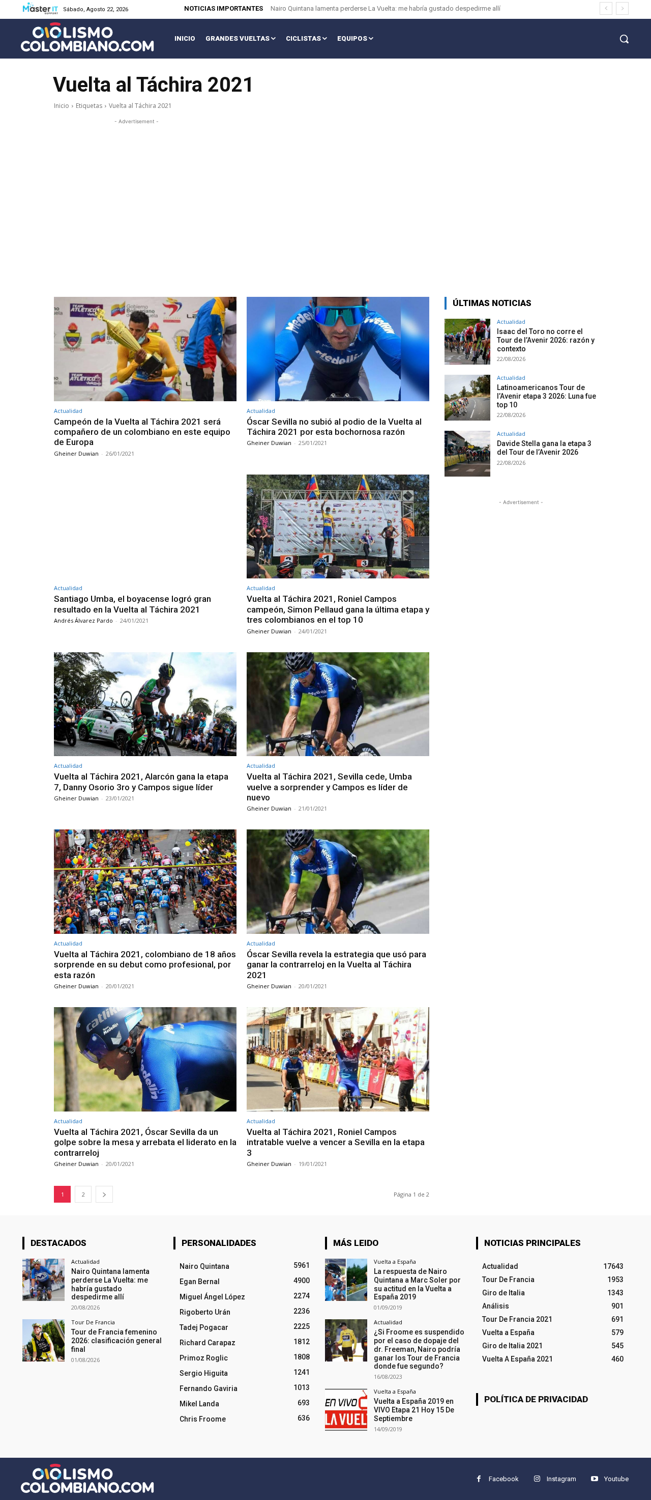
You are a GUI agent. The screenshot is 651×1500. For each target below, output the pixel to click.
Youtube (616, 1479)
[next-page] (104, 1194)
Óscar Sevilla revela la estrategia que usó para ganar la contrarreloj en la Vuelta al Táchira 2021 (336, 964)
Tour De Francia (93, 1322)
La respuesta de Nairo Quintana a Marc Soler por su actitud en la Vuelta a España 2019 (417, 1284)
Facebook (504, 1479)
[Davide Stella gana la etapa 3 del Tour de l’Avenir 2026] (467, 454)
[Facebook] (479, 1479)
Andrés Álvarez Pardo (83, 620)
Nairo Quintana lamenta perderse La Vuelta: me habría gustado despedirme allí (385, 8)
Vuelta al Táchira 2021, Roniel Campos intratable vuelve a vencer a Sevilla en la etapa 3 (336, 1142)
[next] (622, 8)
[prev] (606, 8)
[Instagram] (537, 1479)
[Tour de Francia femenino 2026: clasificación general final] (43, 1340)
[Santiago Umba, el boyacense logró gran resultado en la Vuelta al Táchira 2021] (145, 527)
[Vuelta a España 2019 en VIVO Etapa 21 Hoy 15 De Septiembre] (346, 1409)
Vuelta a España (395, 1261)
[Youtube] (594, 1479)
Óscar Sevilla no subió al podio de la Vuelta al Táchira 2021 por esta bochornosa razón (334, 426)
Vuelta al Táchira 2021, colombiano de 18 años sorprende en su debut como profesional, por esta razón (145, 964)
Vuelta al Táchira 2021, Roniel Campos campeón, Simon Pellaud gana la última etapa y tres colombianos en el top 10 (338, 609)
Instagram (561, 1479)
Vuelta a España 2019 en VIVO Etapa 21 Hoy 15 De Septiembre (414, 1410)
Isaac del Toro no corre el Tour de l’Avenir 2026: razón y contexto (546, 340)
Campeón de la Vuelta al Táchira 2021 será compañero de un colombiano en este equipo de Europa (142, 432)
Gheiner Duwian (76, 453)
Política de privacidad (536, 1399)
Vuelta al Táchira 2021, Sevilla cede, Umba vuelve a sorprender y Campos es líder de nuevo (329, 786)
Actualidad (68, 410)
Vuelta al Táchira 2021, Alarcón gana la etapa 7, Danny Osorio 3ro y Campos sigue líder (141, 781)
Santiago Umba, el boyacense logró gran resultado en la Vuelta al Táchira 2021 (132, 604)
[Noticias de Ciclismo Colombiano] (87, 37)
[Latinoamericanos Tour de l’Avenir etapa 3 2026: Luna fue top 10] (467, 398)
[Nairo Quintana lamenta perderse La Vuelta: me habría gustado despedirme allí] (43, 1280)
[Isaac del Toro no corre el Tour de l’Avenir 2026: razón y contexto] (467, 342)
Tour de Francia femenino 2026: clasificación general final (116, 1340)
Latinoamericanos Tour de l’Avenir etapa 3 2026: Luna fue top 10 (546, 396)
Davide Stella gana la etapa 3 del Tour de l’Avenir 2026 (544, 447)
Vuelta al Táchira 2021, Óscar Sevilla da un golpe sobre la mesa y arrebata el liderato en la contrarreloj (145, 1142)
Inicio (61, 105)
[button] (624, 38)
